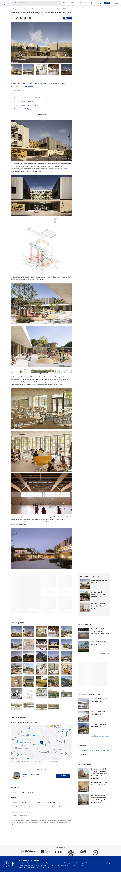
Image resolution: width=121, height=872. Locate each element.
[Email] (25, 18)
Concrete (30, 792)
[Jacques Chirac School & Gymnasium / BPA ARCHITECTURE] (16, 631)
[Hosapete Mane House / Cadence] (85, 584)
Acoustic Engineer (20, 105)
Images (91, 3)
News (85, 3)
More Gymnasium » (104, 653)
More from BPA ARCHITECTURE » (100, 736)
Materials (106, 750)
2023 (19, 94)
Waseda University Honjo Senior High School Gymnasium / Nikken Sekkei (100, 631)
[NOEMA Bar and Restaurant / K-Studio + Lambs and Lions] (85, 596)
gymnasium (32, 807)
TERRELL (30, 101)
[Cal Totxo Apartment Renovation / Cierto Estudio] (85, 607)
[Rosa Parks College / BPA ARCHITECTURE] (83, 703)
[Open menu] (116, 2)
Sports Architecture (53, 803)
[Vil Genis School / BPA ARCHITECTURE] (83, 716)
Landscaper (18, 109)
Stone (22, 792)
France (64, 83)
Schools (43, 83)
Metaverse (83, 754)
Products (79, 3)
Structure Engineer (20, 101)
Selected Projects (39, 803)
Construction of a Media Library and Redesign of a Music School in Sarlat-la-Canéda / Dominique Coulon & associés (100, 773)
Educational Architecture (30, 83)
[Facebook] (12, 18)
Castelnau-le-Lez (17, 811)
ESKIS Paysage (27, 109)
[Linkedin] (21, 18)
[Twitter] (16, 18)
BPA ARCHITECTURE (28, 87)
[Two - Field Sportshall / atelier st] (83, 646)
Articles (72, 3)
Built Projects (25, 803)
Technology (95, 750)
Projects (65, 3)
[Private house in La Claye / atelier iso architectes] (83, 786)
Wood (14, 792)
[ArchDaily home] (6, 3)
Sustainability (84, 750)
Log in (101, 3)
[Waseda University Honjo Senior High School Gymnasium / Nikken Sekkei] (83, 633)
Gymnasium (15, 83)
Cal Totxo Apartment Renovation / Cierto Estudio (98, 606)
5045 (19, 91)
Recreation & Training (18, 807)
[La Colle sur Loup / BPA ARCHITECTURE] (83, 728)
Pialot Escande (31, 105)
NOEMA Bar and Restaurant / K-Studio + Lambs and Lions (99, 594)
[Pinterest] (29, 18)
